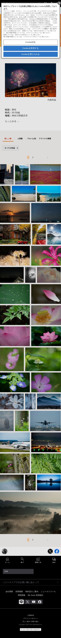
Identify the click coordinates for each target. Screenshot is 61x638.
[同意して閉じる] (59, 3)
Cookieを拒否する (30, 48)
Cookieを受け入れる (30, 54)
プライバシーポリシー (32, 36)
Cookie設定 (30, 42)
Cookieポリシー (25, 34)
